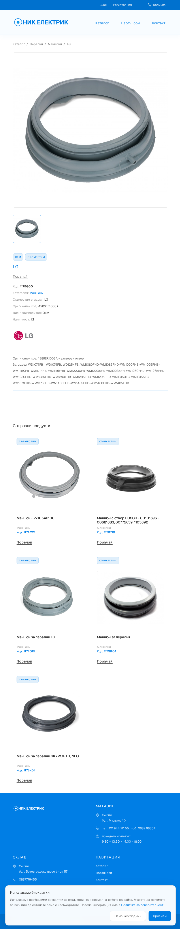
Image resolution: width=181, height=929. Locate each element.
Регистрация (122, 5)
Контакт (159, 23)
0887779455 (28, 879)
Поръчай (20, 276)
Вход (103, 5)
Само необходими (128, 916)
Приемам (160, 916)
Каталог (102, 23)
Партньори (130, 23)
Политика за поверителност (142, 905)
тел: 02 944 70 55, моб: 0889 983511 (129, 828)
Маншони (55, 44)
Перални (36, 44)
